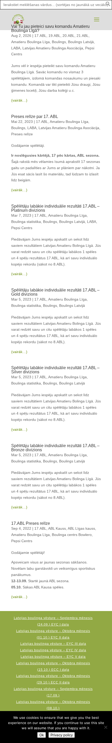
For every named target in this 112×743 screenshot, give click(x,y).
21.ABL (83, 36)
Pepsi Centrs (21, 228)
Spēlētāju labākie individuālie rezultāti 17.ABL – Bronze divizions (55, 447)
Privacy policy (62, 735)
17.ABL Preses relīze (30, 523)
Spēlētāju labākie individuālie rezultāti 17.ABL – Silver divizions (55, 370)
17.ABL (40, 36)
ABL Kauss (57, 528)
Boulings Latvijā (81, 42)
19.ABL (54, 36)
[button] (108, 5)
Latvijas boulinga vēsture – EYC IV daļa (53, 650)
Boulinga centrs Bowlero (72, 535)
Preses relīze (22, 134)
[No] (105, 727)
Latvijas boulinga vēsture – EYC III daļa (53, 644)
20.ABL (68, 36)
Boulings (59, 42)
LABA (15, 48)
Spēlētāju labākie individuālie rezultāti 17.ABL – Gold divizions (55, 292)
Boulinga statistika (26, 222)
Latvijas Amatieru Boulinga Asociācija (52, 48)
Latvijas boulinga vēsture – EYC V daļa (53, 657)
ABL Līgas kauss (81, 528)
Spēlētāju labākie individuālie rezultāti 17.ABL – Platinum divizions (55, 208)
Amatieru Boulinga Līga (30, 42)
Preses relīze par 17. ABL (34, 116)
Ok (41, 735)
